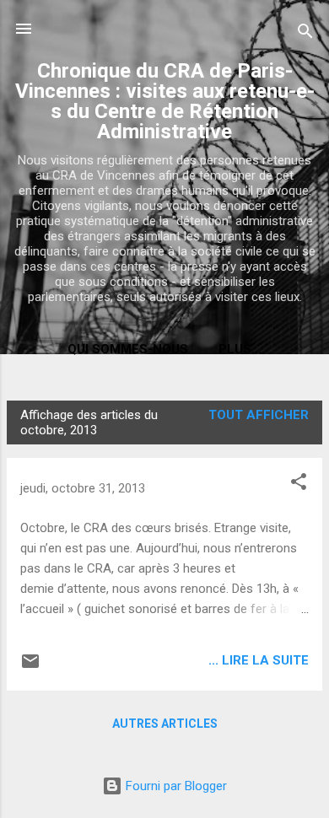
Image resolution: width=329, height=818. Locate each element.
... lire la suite (258, 660)
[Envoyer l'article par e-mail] (30, 667)
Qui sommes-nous (127, 349)
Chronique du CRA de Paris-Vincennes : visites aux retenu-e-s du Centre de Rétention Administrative (165, 101)
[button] (299, 484)
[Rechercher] (305, 34)
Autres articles (165, 723)
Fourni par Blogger (174, 786)
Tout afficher (258, 414)
